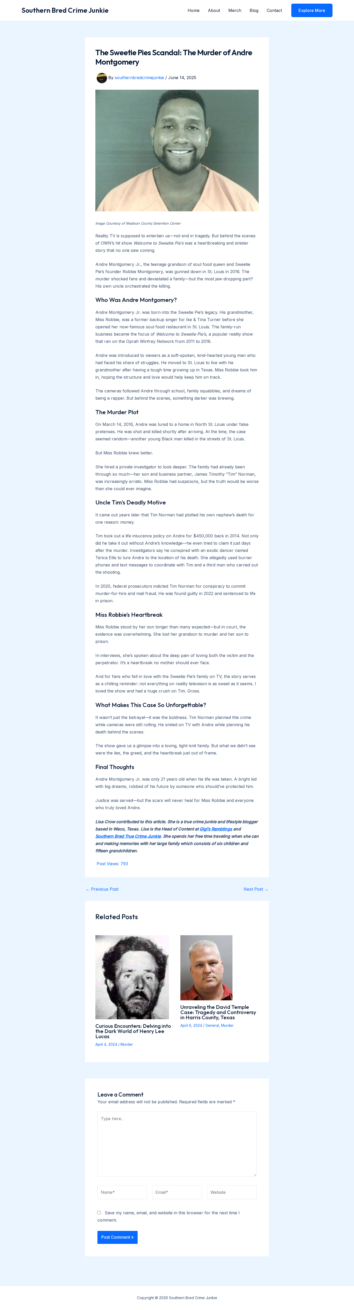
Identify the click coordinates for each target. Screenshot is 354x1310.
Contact (274, 10)
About (214, 10)
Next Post (256, 889)
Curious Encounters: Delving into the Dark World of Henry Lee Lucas (133, 1031)
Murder (127, 1044)
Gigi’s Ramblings (216, 828)
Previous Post (102, 889)
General (212, 1025)
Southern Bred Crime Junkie (65, 10)
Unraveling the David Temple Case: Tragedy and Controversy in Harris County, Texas (218, 1012)
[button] (311, 10)
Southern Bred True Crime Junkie (128, 836)
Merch (234, 10)
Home (194, 10)
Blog (254, 10)
